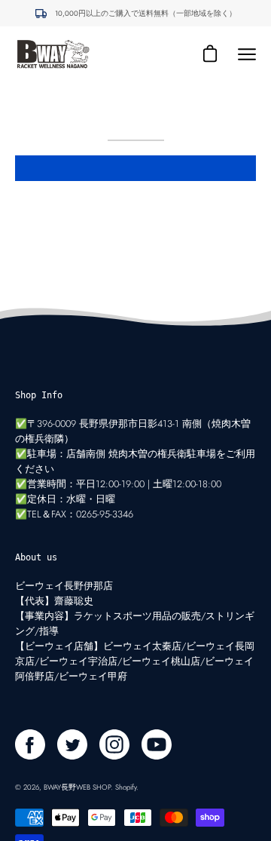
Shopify (125, 787)
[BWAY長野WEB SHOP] (52, 54)
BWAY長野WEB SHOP (77, 787)
